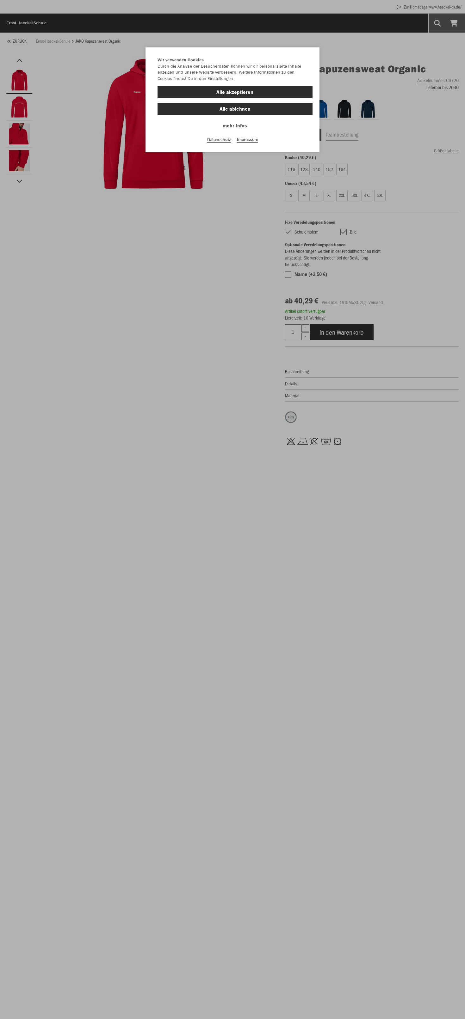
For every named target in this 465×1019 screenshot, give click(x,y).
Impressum (247, 139)
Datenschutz (219, 139)
